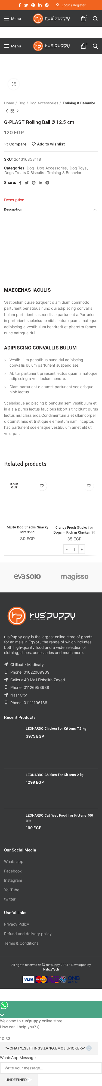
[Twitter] (26, 5)
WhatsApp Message (18, 1057)
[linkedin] (40, 5)
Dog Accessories (44, 103)
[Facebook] (20, 5)
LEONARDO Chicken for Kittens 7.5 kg (56, 728)
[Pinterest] (33, 5)
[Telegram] (46, 5)
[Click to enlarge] (13, 84)
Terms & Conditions (21, 943)
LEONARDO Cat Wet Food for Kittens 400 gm (59, 818)
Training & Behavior (79, 103)
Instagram (13, 880)
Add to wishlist (51, 144)
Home (9, 103)
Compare (17, 144)
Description (14, 199)
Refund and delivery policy (28, 933)
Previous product (7, 111)
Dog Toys (78, 168)
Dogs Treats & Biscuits (24, 173)
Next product (17, 111)
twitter (10, 899)
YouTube (11, 889)
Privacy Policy (16, 924)
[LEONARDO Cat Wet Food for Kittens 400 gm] (13, 826)
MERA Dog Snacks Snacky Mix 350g (27, 530)
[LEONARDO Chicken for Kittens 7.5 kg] (13, 745)
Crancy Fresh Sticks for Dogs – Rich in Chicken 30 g (74, 532)
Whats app (13, 861)
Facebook (13, 871)
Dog (21, 103)
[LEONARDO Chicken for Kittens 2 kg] (13, 788)
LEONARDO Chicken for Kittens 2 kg (55, 774)
